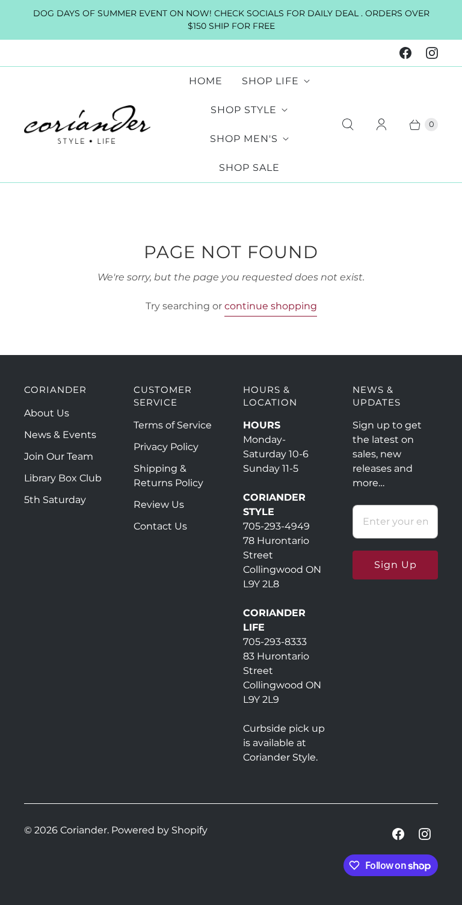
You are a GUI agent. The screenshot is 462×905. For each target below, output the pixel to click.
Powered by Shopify (159, 830)
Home (206, 81)
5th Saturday (55, 499)
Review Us (159, 504)
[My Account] (381, 124)
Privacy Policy (166, 446)
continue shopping (270, 306)
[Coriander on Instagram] (432, 53)
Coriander (83, 830)
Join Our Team (58, 456)
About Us (46, 413)
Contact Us (160, 526)
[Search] (348, 124)
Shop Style (244, 110)
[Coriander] (87, 124)
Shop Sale (249, 167)
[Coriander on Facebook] (405, 53)
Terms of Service (173, 425)
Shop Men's (244, 138)
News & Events (60, 434)
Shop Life (270, 81)
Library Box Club (63, 478)
